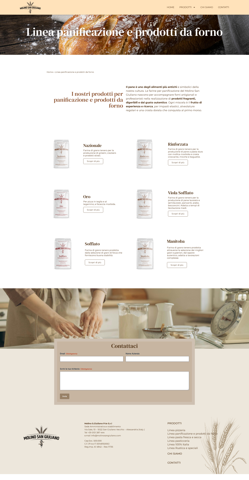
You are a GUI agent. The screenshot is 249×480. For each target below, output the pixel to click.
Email (68, 353)
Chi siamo (206, 7)
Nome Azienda (132, 353)
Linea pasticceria (178, 440)
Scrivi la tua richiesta (76, 369)
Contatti (223, 7)
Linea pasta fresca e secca (184, 437)
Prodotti (185, 7)
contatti (174, 462)
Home (170, 7)
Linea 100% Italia (178, 444)
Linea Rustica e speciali (182, 448)
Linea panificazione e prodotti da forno (192, 433)
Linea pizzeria (176, 430)
